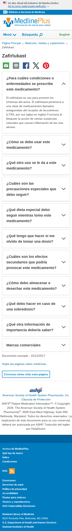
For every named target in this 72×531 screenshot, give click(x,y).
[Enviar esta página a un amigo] (6, 66)
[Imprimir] (16, 66)
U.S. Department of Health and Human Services (29, 522)
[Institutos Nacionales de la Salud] (6, 12)
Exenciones (9, 480)
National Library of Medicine (18, 514)
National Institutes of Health (18, 526)
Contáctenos (9, 461)
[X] (36, 66)
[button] (64, 84)
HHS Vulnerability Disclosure (18, 506)
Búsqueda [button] (30, 36)
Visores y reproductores (16, 501)
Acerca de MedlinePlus (15, 448)
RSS (4, 470)
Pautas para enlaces (14, 497)
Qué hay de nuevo (12, 453)
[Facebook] (26, 66)
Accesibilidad (10, 493)
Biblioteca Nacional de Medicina (27, 12)
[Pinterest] (46, 66)
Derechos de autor (13, 484)
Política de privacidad (14, 489)
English (64, 34)
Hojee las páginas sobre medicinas (24, 363)
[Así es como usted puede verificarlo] (36, 5)
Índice (5, 457)
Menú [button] (7, 34)
